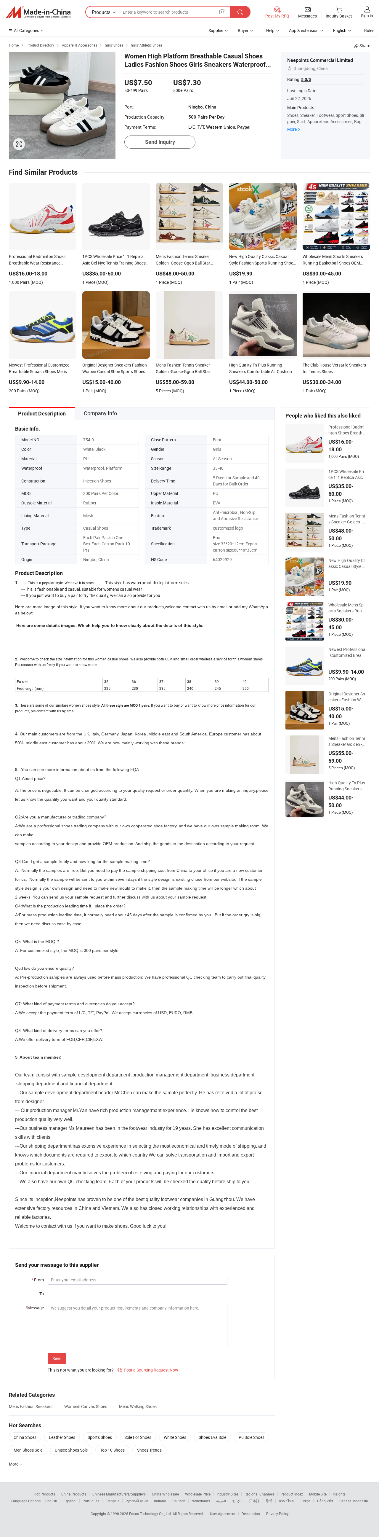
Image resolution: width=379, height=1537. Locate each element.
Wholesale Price (198, 1494)
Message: (35, 1307)
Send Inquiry (160, 142)
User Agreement (222, 1513)
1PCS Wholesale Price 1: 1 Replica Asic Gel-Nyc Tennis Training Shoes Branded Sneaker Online (346, 474)
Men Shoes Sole (28, 1450)
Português (91, 1500)
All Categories (26, 30)
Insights (339, 1494)
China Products (73, 1494)
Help (270, 30)
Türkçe (305, 1500)
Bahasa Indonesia (353, 1500)
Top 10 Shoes (112, 1450)
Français (112, 1500)
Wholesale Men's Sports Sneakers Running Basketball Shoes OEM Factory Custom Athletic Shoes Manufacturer (346, 608)
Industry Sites (227, 1494)
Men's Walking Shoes (138, 1406)
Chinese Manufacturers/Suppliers (119, 1494)
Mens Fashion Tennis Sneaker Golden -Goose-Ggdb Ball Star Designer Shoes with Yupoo (346, 519)
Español (69, 1500)
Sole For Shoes (137, 1437)
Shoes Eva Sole (212, 1437)
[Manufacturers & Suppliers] (38, 12)
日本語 (254, 1500)
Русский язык (137, 1500)
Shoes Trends (149, 1450)
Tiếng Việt (325, 1500)
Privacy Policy (277, 1513)
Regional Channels (259, 1494)
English (51, 1500)
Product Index (292, 1494)
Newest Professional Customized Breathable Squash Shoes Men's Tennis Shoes (346, 652)
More (292, 129)
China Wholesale (165, 1494)
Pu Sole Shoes (251, 1437)
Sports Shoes (100, 1437)
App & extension (304, 30)
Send (57, 1358)
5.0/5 (306, 79)
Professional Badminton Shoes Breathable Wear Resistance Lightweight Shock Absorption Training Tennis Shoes (346, 430)
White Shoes (175, 1437)
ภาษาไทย (286, 1500)
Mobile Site (318, 1494)
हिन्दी (269, 1500)
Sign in (367, 15)
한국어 (237, 1500)
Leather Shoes (62, 1437)
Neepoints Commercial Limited (320, 60)
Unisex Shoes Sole (71, 1450)
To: (42, 1294)
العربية (221, 1500)
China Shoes (25, 1437)
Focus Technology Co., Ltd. (151, 1513)
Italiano (160, 1500)
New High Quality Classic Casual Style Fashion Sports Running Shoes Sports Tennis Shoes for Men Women (346, 563)
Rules (369, 30)
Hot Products (44, 1494)
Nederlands (201, 1500)
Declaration (251, 1513)
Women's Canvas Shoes (85, 1406)
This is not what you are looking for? (81, 1370)
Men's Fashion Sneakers (30, 1406)
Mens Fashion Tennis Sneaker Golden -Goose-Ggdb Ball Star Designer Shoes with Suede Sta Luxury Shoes (346, 741)
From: (38, 1280)
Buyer (243, 30)
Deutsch (178, 1500)
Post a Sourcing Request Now (148, 1370)
